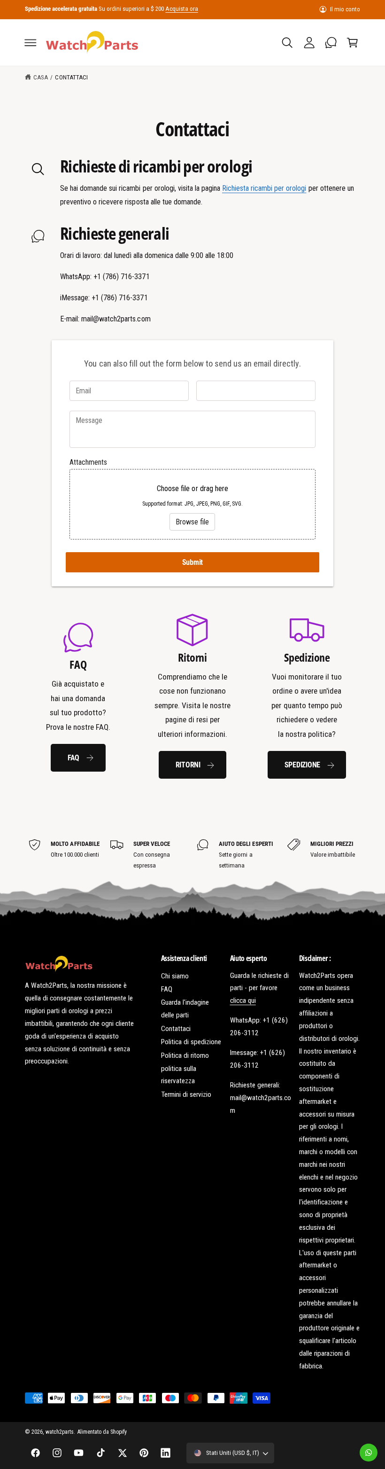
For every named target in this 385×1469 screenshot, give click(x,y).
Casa (40, 77)
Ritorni (188, 764)
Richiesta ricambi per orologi (264, 188)
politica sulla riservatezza (178, 1075)
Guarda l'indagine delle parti (185, 1008)
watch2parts (60, 1432)
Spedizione (303, 764)
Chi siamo (175, 976)
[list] (193, 696)
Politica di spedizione (191, 1042)
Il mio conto (345, 9)
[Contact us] (368, 1452)
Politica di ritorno (185, 1055)
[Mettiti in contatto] (330, 42)
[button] (30, 42)
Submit (192, 562)
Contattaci (71, 77)
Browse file (192, 521)
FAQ (73, 757)
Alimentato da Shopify (102, 1432)
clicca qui (243, 1000)
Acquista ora (181, 8)
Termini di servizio (186, 1094)
